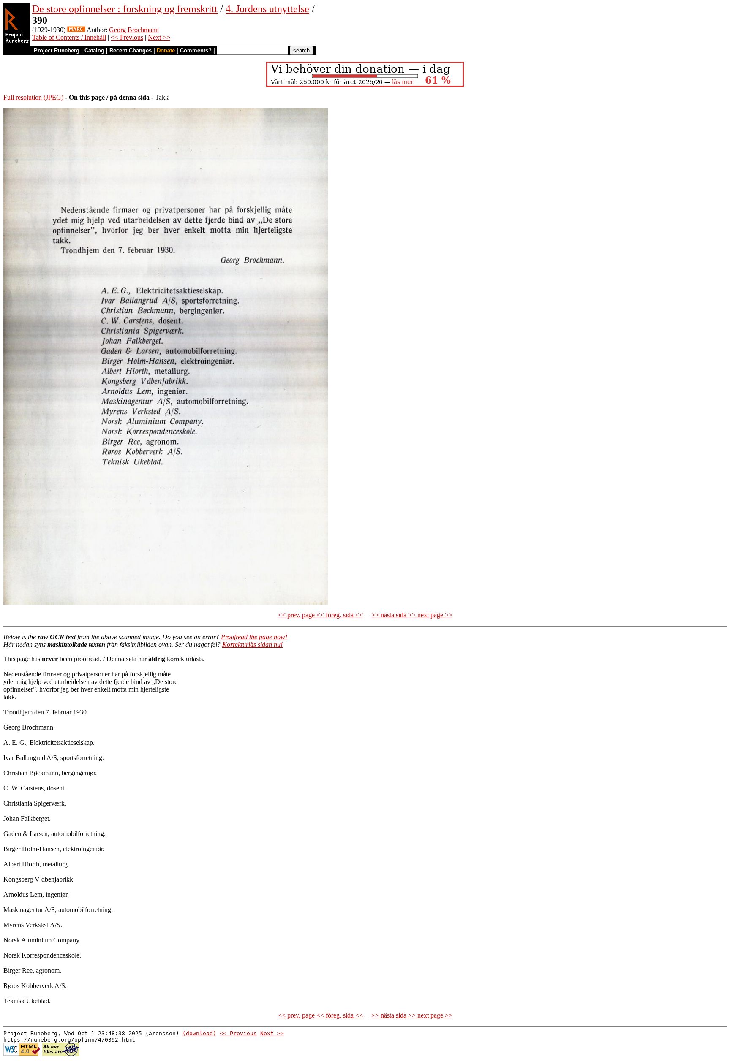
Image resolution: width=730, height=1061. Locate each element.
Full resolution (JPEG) (33, 97)
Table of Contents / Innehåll (69, 37)
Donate (166, 50)
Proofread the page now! (254, 636)
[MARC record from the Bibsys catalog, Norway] (76, 29)
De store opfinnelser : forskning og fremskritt (125, 8)
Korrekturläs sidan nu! (252, 644)
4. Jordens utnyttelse (267, 8)
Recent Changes (130, 50)
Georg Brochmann (134, 29)
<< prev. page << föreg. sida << (320, 615)
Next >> (159, 37)
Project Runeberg (56, 50)
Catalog (94, 50)
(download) (199, 1033)
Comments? (196, 50)
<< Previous (127, 37)
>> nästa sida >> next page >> (411, 615)
